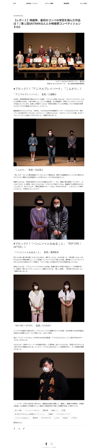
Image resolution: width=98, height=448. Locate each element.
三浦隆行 (50, 414)
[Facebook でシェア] (14, 428)
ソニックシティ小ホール (32, 410)
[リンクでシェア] (24, 428)
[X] (51, 444)
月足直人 (65, 418)
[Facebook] (46, 444)
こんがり (57, 418)
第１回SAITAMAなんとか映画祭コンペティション (30, 414)
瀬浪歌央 (35, 418)
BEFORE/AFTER (46, 418)
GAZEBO (74, 418)
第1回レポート (17, 422)
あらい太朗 (18, 410)
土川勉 (63, 410)
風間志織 (45, 410)
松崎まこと (54, 410)
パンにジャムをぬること (22, 418)
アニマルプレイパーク (63, 414)
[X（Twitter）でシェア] (19, 428)
